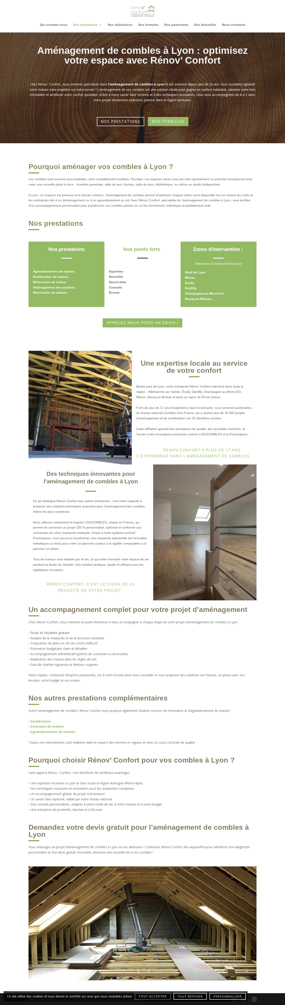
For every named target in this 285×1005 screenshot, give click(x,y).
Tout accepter (153, 996)
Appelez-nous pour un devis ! (142, 323)
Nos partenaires (176, 24)
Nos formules (148, 24)
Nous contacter (233, 24)
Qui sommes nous (53, 24)
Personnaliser (228, 996)
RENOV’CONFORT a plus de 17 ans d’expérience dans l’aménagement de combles (193, 453)
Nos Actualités (205, 24)
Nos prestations (85, 24)
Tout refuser (190, 996)
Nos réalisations (120, 24)
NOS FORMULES (168, 121)
